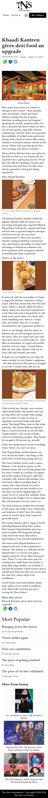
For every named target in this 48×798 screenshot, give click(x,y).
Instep (23, 57)
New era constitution (16, 649)
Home (6, 15)
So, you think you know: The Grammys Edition (24, 716)
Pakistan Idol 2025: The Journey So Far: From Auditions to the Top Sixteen (24, 748)
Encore (14, 15)
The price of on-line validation (22, 671)
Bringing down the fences (19, 627)
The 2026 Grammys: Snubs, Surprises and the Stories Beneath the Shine (24, 780)
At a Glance (37, 15)
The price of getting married (21, 660)
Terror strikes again (15, 638)
